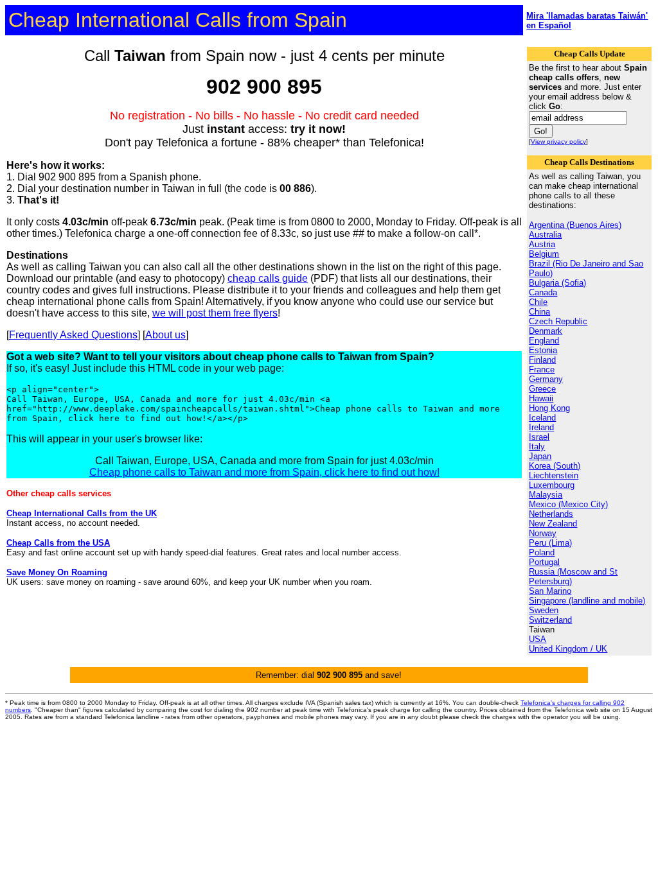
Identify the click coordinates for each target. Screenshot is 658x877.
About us (165, 334)
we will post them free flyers (215, 313)
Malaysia (545, 494)
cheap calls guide (267, 278)
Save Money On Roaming (56, 572)
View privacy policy (558, 141)
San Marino (550, 591)
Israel (539, 437)
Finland (542, 360)
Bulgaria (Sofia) (557, 283)
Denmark (545, 331)
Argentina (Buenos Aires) (575, 225)
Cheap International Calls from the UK (81, 513)
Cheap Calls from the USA (58, 543)
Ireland (541, 427)
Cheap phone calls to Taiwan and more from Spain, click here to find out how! (264, 472)
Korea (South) (554, 466)
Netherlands (551, 514)
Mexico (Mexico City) (568, 504)
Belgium (544, 254)
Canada (543, 292)
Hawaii (541, 398)
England (544, 340)
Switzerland (550, 620)
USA (537, 639)
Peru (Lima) (550, 543)
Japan (540, 456)
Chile (538, 302)
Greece (542, 389)
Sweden (543, 610)
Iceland (542, 417)
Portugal (544, 562)
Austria (542, 244)
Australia (545, 234)
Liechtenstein (553, 475)
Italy (537, 446)
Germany (546, 379)
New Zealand (553, 523)
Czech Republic (558, 321)
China (539, 312)
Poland (542, 552)
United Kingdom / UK (568, 649)
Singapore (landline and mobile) (587, 600)
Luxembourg (551, 485)
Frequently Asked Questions (73, 334)
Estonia (543, 350)
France (542, 369)
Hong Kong (549, 408)
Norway (542, 533)
